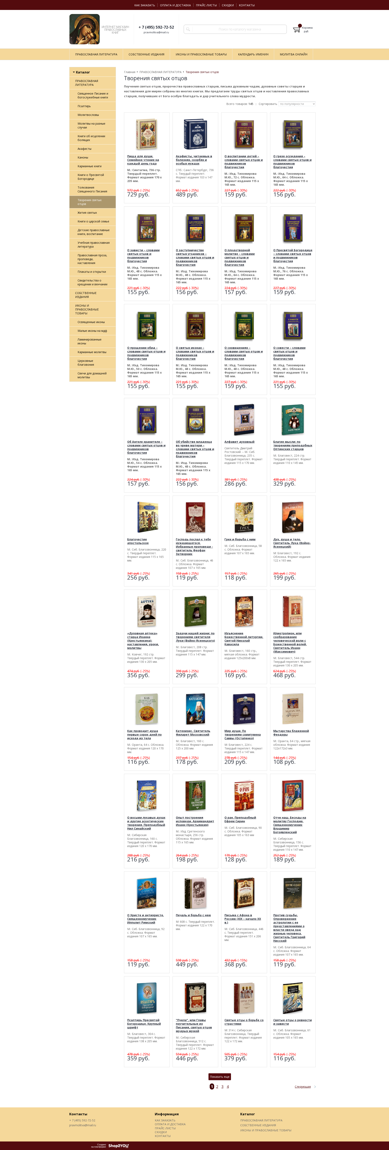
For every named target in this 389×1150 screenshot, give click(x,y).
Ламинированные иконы (90, 341)
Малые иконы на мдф (92, 331)
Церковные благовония (86, 362)
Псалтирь (84, 106)
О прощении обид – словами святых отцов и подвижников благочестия (146, 353)
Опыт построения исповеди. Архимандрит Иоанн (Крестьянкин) (195, 821)
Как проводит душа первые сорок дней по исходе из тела (144, 734)
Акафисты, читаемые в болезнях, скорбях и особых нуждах (194, 159)
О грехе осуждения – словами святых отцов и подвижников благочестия (292, 161)
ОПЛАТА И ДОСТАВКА (175, 5)
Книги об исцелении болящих (91, 138)
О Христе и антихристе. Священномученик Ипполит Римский (145, 918)
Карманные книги (90, 166)
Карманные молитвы (92, 352)
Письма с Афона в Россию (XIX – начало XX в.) (242, 918)
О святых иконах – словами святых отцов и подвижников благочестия (195, 353)
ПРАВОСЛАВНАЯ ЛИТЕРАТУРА (86, 83)
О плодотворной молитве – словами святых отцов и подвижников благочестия (239, 257)
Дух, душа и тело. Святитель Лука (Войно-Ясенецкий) (292, 543)
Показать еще (220, 1077)
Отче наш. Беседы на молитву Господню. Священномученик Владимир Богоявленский (289, 825)
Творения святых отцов (90, 202)
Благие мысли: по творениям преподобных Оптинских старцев (292, 445)
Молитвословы (88, 115)
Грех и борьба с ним (239, 539)
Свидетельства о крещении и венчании (92, 282)
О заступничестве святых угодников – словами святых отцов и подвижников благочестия (195, 257)
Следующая (303, 1087)
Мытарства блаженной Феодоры (291, 732)
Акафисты (84, 149)
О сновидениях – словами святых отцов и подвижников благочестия (243, 353)
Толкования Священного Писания (92, 189)
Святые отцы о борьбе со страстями (244, 1022)
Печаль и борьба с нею (193, 915)
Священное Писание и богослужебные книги (93, 95)
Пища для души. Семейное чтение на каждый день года (143, 159)
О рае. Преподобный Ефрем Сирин (240, 819)
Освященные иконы (91, 322)
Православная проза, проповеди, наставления (92, 259)
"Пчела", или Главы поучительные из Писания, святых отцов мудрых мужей (194, 1025)
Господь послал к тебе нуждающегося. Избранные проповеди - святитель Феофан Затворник (194, 546)
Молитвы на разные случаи (91, 125)
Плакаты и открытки (92, 272)
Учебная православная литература (94, 244)
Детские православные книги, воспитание (94, 232)
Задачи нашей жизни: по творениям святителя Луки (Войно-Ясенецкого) (195, 636)
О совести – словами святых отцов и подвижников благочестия (289, 353)
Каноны (83, 157)
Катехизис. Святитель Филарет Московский (193, 732)
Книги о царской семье (93, 221)
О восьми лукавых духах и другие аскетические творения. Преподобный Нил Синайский (146, 823)
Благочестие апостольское (138, 541)
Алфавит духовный (239, 442)
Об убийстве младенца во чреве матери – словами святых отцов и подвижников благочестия (195, 449)
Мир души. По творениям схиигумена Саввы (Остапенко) (242, 734)
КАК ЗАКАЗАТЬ (144, 5)
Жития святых (87, 212)
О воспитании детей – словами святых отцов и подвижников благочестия (243, 161)
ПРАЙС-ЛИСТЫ (206, 5)
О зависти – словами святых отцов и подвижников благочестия (143, 255)
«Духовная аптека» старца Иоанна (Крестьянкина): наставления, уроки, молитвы (143, 640)
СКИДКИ (228, 5)
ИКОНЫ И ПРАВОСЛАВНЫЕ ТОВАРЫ (87, 309)
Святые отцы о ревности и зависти (292, 1022)
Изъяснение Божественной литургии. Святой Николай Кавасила (243, 638)
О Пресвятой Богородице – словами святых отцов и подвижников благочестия (292, 255)
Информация (167, 1114)
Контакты (78, 1114)
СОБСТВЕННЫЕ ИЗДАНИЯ (85, 295)
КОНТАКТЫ (247, 5)
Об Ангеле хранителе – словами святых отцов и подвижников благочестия (146, 447)
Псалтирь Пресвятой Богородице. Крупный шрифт (144, 1023)
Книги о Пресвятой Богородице (91, 177)
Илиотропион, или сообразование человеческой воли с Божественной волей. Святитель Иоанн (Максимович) (290, 642)
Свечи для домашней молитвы (92, 375)
